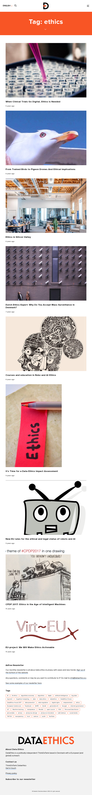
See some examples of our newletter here (24, 683)
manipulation (31, 709)
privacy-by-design (31, 713)
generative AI (54, 706)
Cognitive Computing (22, 699)
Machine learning (18, 709)
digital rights (56, 702)
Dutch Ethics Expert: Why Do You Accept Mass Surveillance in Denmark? (40, 306)
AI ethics (14, 695)
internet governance (77, 706)
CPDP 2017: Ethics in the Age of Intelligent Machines (36, 604)
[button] (7, 5)
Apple (49, 695)
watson (36, 716)
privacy (20, 713)
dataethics (53, 699)
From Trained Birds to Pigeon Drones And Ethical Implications (40, 169)
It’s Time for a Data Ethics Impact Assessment (32, 471)
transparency (19, 716)
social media (73, 713)
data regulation (43, 702)
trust (28, 716)
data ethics (42, 699)
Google (64, 706)
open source (51, 709)
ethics (78, 702)
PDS (59, 709)
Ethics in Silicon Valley (18, 237)
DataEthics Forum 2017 (14, 702)
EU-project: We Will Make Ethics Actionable (30, 647)
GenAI (44, 706)
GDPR (37, 706)
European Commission (14, 706)
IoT (8, 709)
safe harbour (62, 713)
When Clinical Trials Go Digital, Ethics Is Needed (33, 101)
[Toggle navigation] (74, 6)
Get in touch (11, 768)
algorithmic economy (27, 695)
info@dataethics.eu (78, 678)
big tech (9, 699)
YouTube (51, 716)
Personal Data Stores (72, 709)
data (34, 699)
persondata (10, 713)
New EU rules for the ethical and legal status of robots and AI (41, 539)
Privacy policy (11, 773)
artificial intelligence (61, 695)
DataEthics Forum (66, 699)
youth (43, 716)
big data (74, 695)
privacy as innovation (47, 713)
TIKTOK (9, 716)
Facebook (28, 706)
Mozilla (41, 709)
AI (7, 695)
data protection (30, 702)
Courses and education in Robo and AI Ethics (31, 375)
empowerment (67, 702)
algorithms (41, 695)
